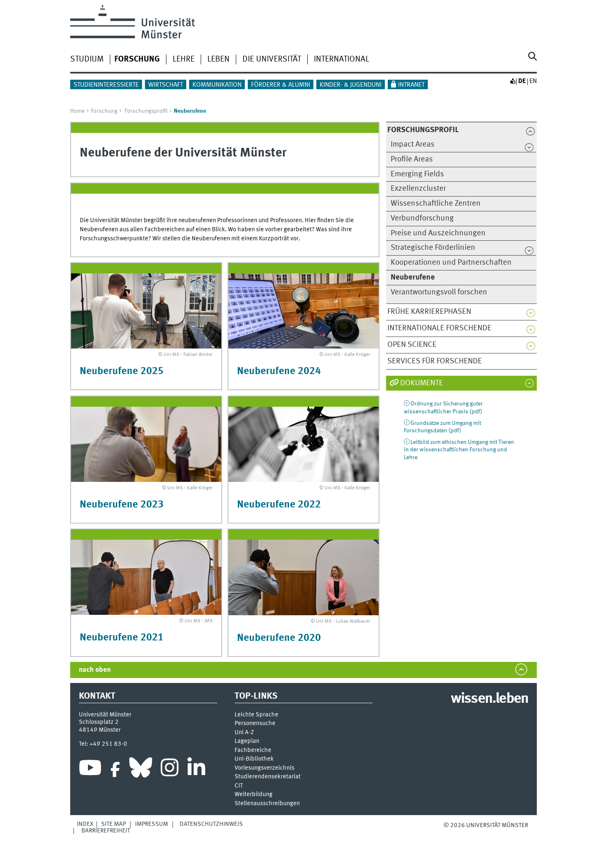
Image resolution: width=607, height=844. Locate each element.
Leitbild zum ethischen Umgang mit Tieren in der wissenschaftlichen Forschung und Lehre (459, 449)
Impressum (151, 824)
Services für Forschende (434, 361)
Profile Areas (412, 159)
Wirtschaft (165, 85)
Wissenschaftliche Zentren (436, 203)
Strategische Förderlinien (433, 247)
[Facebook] (115, 769)
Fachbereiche (253, 750)
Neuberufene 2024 (279, 371)
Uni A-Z (244, 733)
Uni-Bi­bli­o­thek (254, 759)
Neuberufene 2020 (279, 638)
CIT (239, 786)
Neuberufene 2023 (122, 505)
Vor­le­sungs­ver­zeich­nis (264, 768)
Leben (218, 59)
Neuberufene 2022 (279, 505)
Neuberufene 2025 (122, 371)
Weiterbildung (254, 795)
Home (77, 111)
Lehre (183, 59)
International (341, 59)
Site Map (113, 824)
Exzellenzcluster (418, 188)
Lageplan (247, 741)
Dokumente (421, 383)
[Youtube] (90, 769)
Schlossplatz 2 (99, 722)
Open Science (411, 345)
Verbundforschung (422, 218)
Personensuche (255, 724)
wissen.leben (489, 699)
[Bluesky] (140, 769)
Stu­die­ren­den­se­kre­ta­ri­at (268, 777)
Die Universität (271, 59)
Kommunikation (217, 85)
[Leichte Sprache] (512, 81)
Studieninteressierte (106, 85)
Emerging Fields (417, 174)
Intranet (411, 85)
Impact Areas (412, 144)
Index (85, 824)
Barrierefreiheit (105, 830)
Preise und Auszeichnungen (438, 233)
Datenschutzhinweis (211, 824)
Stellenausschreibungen (267, 804)
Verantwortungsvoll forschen (439, 292)
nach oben (95, 669)
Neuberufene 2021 (122, 638)
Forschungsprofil (146, 111)
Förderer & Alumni (280, 85)
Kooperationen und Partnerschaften (451, 262)
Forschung (104, 111)
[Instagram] (169, 769)
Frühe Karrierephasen (429, 311)
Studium (87, 59)
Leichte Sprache (256, 715)
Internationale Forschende (439, 328)
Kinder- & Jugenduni (351, 85)
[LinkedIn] (196, 769)
